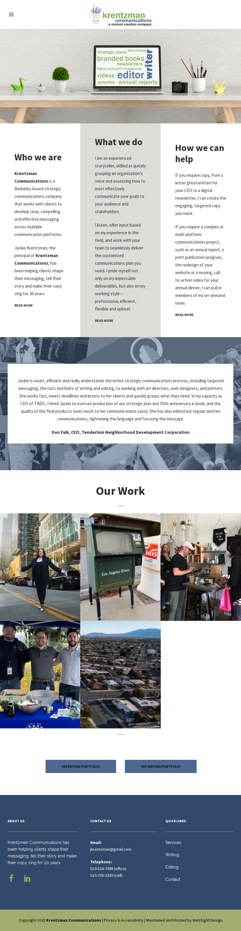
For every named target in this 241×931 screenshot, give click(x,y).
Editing (171, 867)
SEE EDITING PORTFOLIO (81, 766)
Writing (172, 854)
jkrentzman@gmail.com (110, 849)
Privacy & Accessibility (123, 920)
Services (173, 842)
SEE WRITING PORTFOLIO (160, 766)
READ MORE (23, 305)
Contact (172, 879)
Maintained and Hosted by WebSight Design (184, 920)
